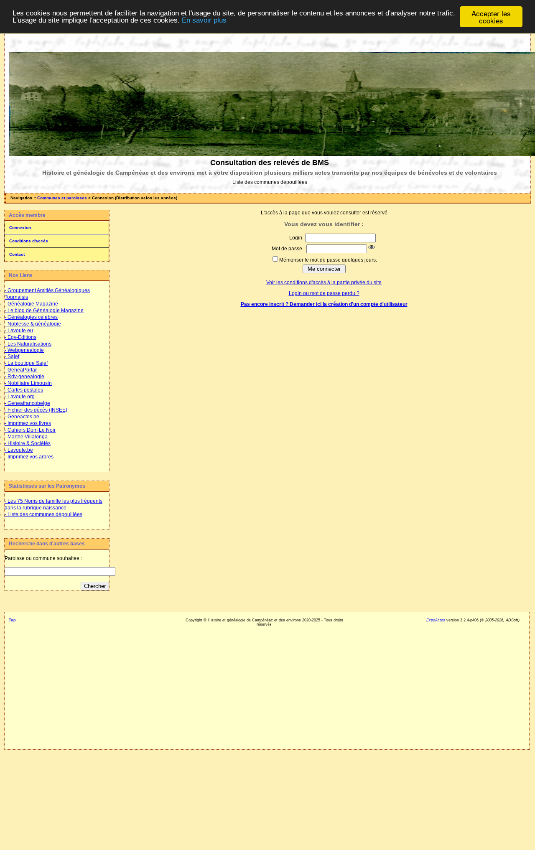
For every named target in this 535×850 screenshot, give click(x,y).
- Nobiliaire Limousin (28, 383)
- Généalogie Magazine (31, 304)
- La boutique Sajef (26, 363)
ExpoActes (435, 620)
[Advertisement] (56, 724)
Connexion (20, 227)
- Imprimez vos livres (28, 423)
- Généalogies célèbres (31, 317)
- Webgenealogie (24, 350)
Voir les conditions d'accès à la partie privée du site (324, 282)
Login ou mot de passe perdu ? (324, 293)
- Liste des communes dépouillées (43, 514)
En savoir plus (204, 21)
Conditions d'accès (28, 241)
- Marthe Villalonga (26, 437)
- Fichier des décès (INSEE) (36, 410)
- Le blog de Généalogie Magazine (44, 310)
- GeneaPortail (21, 370)
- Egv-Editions (20, 337)
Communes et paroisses (62, 198)
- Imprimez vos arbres (29, 457)
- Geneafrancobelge (27, 403)
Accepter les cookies (491, 16)
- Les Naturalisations (28, 344)
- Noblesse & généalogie (33, 324)
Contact (17, 254)
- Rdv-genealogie (24, 376)
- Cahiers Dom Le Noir (30, 430)
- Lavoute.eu (19, 330)
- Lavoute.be (19, 450)
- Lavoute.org (20, 397)
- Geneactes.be (22, 417)
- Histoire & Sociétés (28, 443)
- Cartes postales (24, 390)
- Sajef (12, 356)
